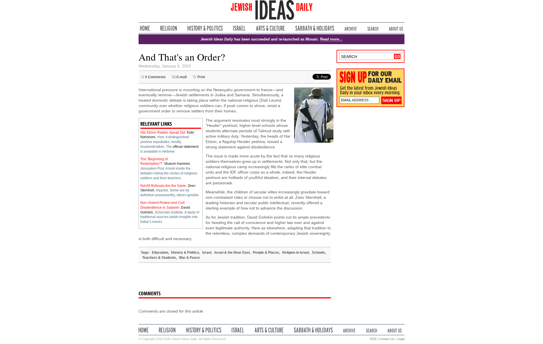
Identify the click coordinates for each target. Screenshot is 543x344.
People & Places (266, 253)
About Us (396, 28)
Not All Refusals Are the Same (163, 186)
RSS (373, 339)
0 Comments (155, 77)
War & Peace (189, 258)
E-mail (181, 77)
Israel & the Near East (232, 253)
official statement (186, 147)
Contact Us (387, 339)
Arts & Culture (270, 28)
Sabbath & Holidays (314, 28)
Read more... (331, 39)
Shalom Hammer (177, 164)
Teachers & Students (159, 258)
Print (201, 77)
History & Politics (205, 28)
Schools (318, 253)
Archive (350, 28)
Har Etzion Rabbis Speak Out (162, 132)
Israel (239, 28)
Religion (168, 28)
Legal (400, 339)
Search (372, 28)
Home (145, 28)
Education (160, 253)
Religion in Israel (295, 253)
